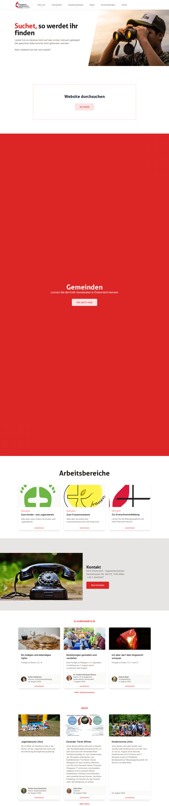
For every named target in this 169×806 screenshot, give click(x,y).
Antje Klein (77, 788)
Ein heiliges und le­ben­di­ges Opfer (36, 657)
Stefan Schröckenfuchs (37, 788)
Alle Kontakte (97, 585)
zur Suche (84, 107)
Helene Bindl (124, 677)
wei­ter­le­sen (39, 528)
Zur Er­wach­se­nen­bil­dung (125, 514)
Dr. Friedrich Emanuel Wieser (84, 675)
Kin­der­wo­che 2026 (122, 741)
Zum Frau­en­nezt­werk (78, 514)
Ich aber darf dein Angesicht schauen (127, 657)
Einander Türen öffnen (78, 741)
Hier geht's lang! (84, 302)
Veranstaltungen (108, 5)
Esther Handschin (35, 677)
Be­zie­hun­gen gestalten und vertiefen (81, 657)
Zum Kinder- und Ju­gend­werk (37, 514)
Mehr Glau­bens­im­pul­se (85, 692)
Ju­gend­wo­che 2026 (32, 741)
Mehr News (84, 804)
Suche (124, 5)
